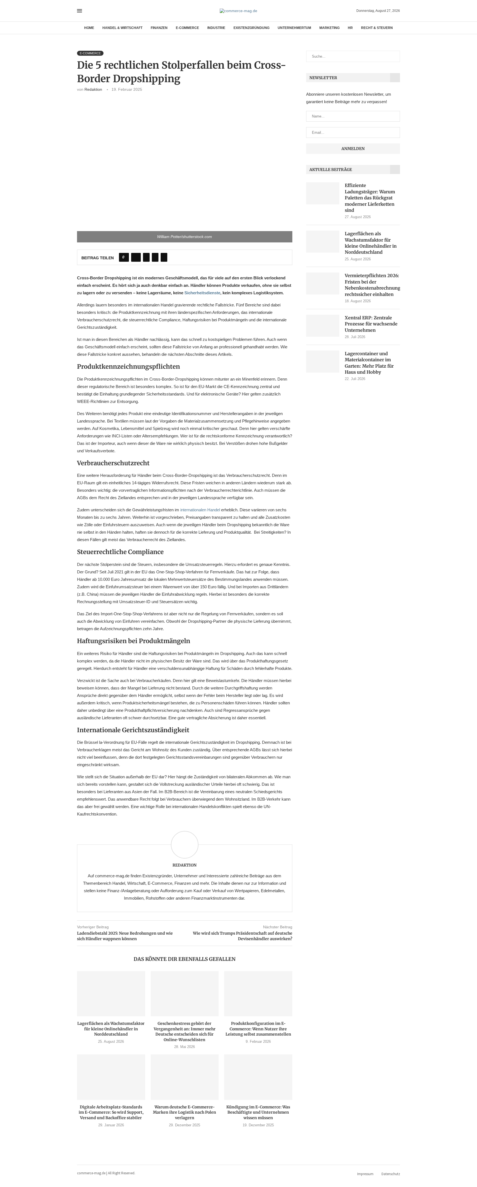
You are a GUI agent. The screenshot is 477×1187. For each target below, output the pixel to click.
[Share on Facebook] (136, 257)
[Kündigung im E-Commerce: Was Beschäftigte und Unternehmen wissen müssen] (258, 1077)
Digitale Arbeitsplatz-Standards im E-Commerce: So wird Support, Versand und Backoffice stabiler (111, 1112)
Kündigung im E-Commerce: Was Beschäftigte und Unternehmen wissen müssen (258, 1112)
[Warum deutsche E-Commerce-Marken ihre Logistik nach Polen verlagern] (185, 1077)
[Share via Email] (164, 257)
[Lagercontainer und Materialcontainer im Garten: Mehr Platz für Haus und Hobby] (322, 362)
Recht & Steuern (377, 28)
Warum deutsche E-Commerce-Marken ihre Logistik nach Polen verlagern (184, 1112)
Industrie (216, 28)
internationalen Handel (200, 509)
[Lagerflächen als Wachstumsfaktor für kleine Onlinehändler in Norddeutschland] (111, 993)
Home (89, 28)
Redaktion (93, 89)
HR (350, 28)
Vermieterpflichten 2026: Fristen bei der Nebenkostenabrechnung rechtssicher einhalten (372, 285)
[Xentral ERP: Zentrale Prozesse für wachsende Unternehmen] (322, 326)
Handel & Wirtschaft (122, 28)
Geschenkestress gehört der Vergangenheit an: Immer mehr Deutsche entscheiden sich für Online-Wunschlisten (185, 1031)
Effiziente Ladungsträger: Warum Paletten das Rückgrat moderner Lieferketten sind (370, 198)
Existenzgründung (251, 28)
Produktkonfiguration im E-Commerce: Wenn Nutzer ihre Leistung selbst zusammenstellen (258, 1029)
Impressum (365, 1174)
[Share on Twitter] (146, 257)
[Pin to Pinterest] (155, 257)
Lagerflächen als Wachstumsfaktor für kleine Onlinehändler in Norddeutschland (111, 1029)
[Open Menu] (79, 10)
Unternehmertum (294, 28)
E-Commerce (187, 28)
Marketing (329, 28)
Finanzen (159, 28)
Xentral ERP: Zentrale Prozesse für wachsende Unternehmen (371, 324)
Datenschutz (390, 1174)
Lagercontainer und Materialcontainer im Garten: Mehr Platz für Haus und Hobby (369, 363)
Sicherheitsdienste (202, 292)
